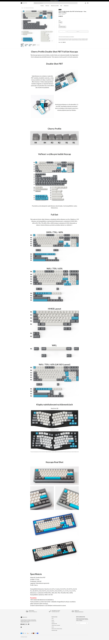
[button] (88, 3)
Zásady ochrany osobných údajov (57, 628)
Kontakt (53, 620)
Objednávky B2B (54, 623)
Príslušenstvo (66, 5)
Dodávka (53, 621)
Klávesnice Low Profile (55, 5)
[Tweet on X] (61, 42)
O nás (52, 618)
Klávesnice (47, 5)
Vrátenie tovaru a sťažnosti (56, 625)
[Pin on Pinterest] (65, 42)
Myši (61, 5)
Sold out (78, 31)
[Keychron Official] (21, 627)
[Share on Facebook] (63, 42)
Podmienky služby (54, 630)
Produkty (42, 5)
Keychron (60, 14)
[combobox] (55, 3)
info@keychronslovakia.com (79, 611)
